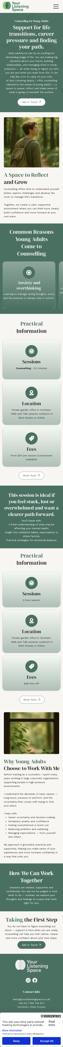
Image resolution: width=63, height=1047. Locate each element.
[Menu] (56, 6)
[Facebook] (34, 980)
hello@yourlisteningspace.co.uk (31, 999)
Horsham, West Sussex (31, 1007)
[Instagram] (28, 980)
